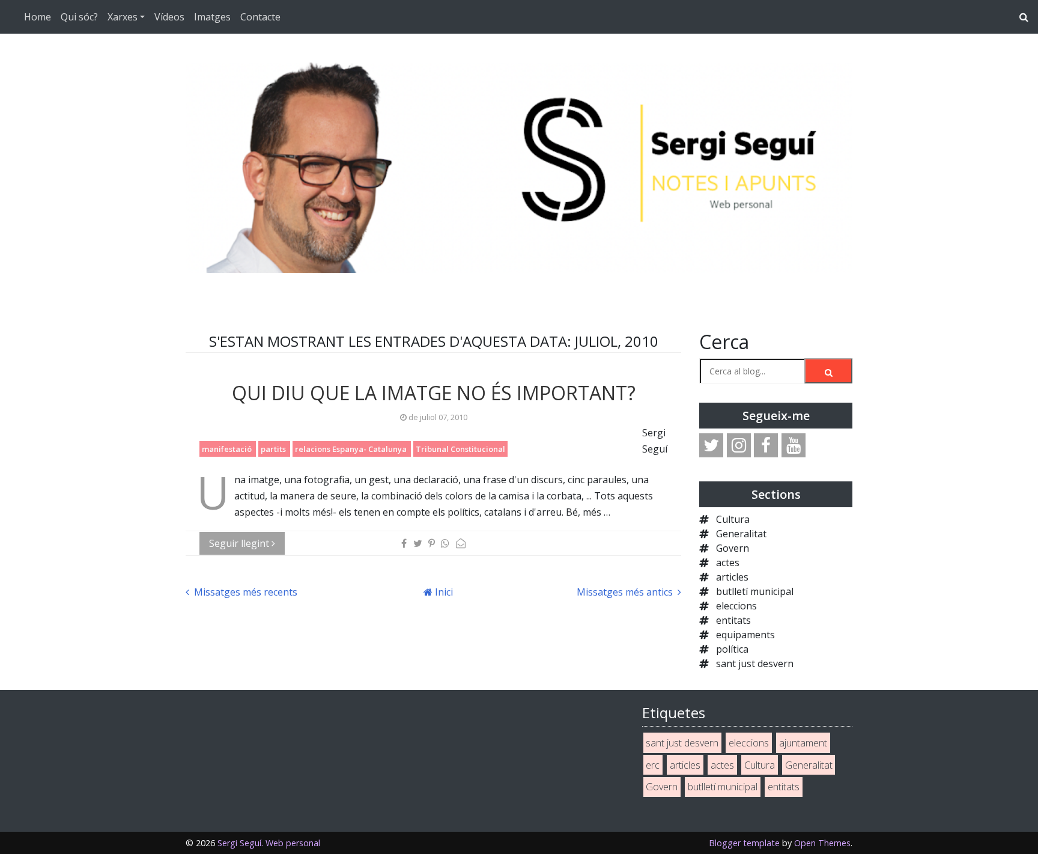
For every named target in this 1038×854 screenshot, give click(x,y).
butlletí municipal (755, 591)
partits (274, 449)
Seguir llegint (240, 543)
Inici (442, 592)
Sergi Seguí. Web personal (268, 843)
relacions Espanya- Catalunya (351, 449)
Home (37, 16)
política (732, 649)
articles (732, 577)
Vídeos (169, 16)
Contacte (260, 16)
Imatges (212, 16)
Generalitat (741, 533)
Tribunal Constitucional (460, 449)
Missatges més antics (626, 592)
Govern (732, 548)
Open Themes (822, 843)
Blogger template (744, 843)
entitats (733, 620)
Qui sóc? (79, 16)
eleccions (736, 605)
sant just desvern (755, 663)
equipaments (745, 634)
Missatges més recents (244, 592)
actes (727, 562)
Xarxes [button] (123, 16)
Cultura (733, 519)
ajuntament (803, 742)
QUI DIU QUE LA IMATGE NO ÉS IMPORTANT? (434, 393)
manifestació (227, 449)
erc (653, 765)
